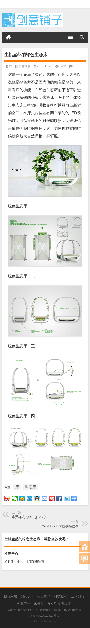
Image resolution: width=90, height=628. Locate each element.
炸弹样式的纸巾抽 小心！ (30, 517)
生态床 (30, 487)
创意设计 (27, 596)
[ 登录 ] (20, 561)
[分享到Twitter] (67, 498)
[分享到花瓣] (52, 498)
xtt (10, 66)
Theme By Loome (45, 621)
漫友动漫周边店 (59, 603)
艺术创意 (77, 596)
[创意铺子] (32, 14)
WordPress (75, 610)
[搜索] (81, 37)
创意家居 (24, 66)
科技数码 (60, 596)
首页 (8, 37)
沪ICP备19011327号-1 (44, 615)
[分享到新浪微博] (7, 498)
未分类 (39, 603)
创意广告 (23, 603)
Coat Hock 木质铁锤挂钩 (60, 526)
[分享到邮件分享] (45, 498)
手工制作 (44, 596)
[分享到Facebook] (59, 498)
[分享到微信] (15, 498)
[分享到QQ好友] (37, 498)
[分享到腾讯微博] (30, 498)
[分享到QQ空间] (22, 498)
